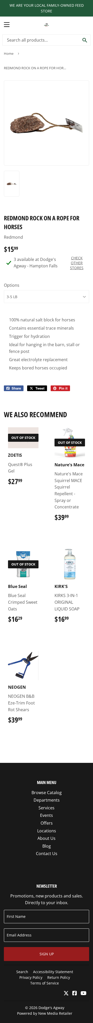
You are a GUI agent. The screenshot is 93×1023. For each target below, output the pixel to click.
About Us (46, 838)
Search (22, 971)
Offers (47, 823)
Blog (46, 846)
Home (8, 53)
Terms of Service (44, 983)
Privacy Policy (30, 977)
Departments (47, 800)
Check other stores (76, 262)
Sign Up (47, 953)
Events (46, 815)
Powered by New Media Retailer (44, 1013)
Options (11, 285)
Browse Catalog (47, 792)
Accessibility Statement (53, 971)
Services (46, 808)
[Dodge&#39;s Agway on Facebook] (74, 993)
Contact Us (46, 853)
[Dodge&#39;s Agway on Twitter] (66, 993)
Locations (46, 831)
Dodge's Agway (51, 1007)
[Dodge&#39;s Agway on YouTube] (84, 993)
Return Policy (58, 977)
